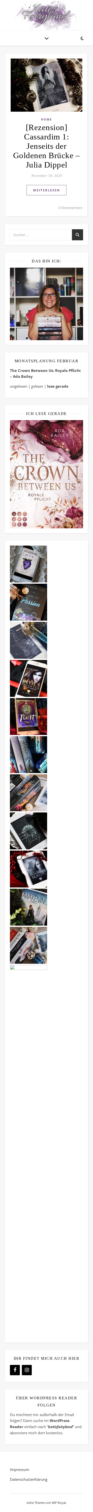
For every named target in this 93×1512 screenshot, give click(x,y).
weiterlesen (46, 190)
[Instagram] (27, 1370)
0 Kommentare (70, 207)
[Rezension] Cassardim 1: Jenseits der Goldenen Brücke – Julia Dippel (46, 146)
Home (46, 119)
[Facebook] (15, 1370)
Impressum (19, 1469)
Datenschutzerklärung (28, 1479)
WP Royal (59, 1502)
